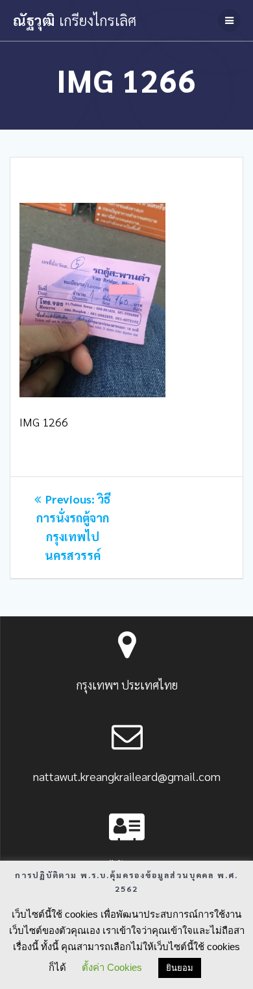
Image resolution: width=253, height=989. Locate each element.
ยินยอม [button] (179, 968)
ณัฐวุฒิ (74, 20)
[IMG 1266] (92, 392)
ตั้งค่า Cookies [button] (112, 967)
